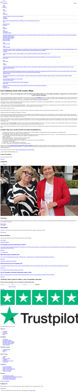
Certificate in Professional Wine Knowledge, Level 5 (13, 56)
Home (4, 6)
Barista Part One (6, 75)
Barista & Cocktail (6, 73)
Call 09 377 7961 (6, 87)
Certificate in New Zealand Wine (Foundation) (12, 71)
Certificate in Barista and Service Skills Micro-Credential (36, 75)
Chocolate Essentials (61, 66)
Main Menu (5, 3)
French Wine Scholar (36, 72)
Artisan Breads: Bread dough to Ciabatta (49, 66)
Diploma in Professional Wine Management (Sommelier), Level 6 (36, 56)
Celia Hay (5, 17)
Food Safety (20, 78)
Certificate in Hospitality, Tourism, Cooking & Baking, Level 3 (15, 53)
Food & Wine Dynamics (16, 85)
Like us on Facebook (7, 366)
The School (5, 14)
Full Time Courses (6, 40)
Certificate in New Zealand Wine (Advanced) (30, 71)
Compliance (5, 76)
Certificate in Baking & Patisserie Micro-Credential (36, 50)
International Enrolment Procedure (9, 34)
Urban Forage (68, 66)
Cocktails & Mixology (20, 75)
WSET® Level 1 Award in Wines (59, 71)
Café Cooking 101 (6, 82)
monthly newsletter (12, 286)
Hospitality (5, 51)
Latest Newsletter (6, 23)
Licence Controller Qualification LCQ (10, 78)
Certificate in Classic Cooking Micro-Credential (16, 50)
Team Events (5, 83)
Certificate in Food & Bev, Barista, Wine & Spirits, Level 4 (38, 53)
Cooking (4, 64)
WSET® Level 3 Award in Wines (25, 72)
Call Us (75, 3)
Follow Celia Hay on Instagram (9, 368)
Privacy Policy (32, 390)
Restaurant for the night (41, 85)
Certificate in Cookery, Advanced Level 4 (32, 49)
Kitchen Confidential (7, 85)
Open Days (5, 16)
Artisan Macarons (10, 67)
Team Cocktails (24, 85)
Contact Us (5, 86)
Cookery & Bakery (6, 47)
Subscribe (37, 284)
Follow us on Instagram (7, 367)
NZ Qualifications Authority (8, 375)
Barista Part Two (13, 75)
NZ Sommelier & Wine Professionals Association (12, 376)
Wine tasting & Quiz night (32, 85)
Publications (5, 18)
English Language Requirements (70, 34)
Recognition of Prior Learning (9, 37)
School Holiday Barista (14, 82)
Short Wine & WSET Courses (54, 56)
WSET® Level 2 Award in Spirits (12, 72)
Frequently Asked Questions (8, 36)
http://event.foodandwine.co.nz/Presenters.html (25, 149)
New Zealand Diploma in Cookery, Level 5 (48, 49)
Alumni (8, 16)
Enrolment (5, 25)
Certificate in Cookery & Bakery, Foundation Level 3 (13, 49)
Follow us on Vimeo (7, 371)
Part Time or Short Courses (8, 38)
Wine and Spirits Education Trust (9, 377)
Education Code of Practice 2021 (57, 34)
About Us (5, 7)
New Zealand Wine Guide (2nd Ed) (33, 20)
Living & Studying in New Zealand (23, 34)
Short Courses (5, 58)
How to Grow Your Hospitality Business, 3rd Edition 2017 (14, 20)
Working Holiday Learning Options (37, 34)
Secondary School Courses (8, 80)
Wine (4, 54)
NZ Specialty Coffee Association (9, 379)
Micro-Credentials (6, 39)
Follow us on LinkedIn (7, 369)
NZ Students (5, 31)
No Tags (4, 164)
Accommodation (47, 34)
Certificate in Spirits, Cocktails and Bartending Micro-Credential (59, 75)
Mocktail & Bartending (24, 82)
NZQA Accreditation (19, 16)
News (4, 21)
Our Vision (13, 16)
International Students (7, 32)
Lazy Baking (38, 97)
